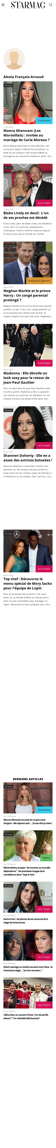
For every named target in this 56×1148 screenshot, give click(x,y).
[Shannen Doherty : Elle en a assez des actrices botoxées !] (28, 427)
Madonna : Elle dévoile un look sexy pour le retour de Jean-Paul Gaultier (26, 378)
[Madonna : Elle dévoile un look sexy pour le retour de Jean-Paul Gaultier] (28, 345)
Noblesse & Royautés (39, 280)
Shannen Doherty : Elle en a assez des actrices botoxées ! (27, 457)
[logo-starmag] (28, 5)
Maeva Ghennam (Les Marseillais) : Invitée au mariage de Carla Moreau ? (26, 135)
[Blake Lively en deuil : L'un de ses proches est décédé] (28, 185)
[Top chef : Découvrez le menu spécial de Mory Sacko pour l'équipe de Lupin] (28, 551)
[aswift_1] (28, 31)
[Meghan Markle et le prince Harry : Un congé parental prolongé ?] (28, 263)
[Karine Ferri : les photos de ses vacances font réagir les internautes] (28, 897)
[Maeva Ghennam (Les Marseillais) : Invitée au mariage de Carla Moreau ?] (28, 102)
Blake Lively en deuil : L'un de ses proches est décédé (26, 215)
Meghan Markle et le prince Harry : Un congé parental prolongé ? (26, 295)
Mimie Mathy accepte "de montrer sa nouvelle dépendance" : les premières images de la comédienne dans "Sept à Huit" (26, 871)
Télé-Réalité (44, 120)
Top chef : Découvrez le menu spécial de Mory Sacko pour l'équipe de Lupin (27, 583)
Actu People (44, 203)
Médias (46, 857)
